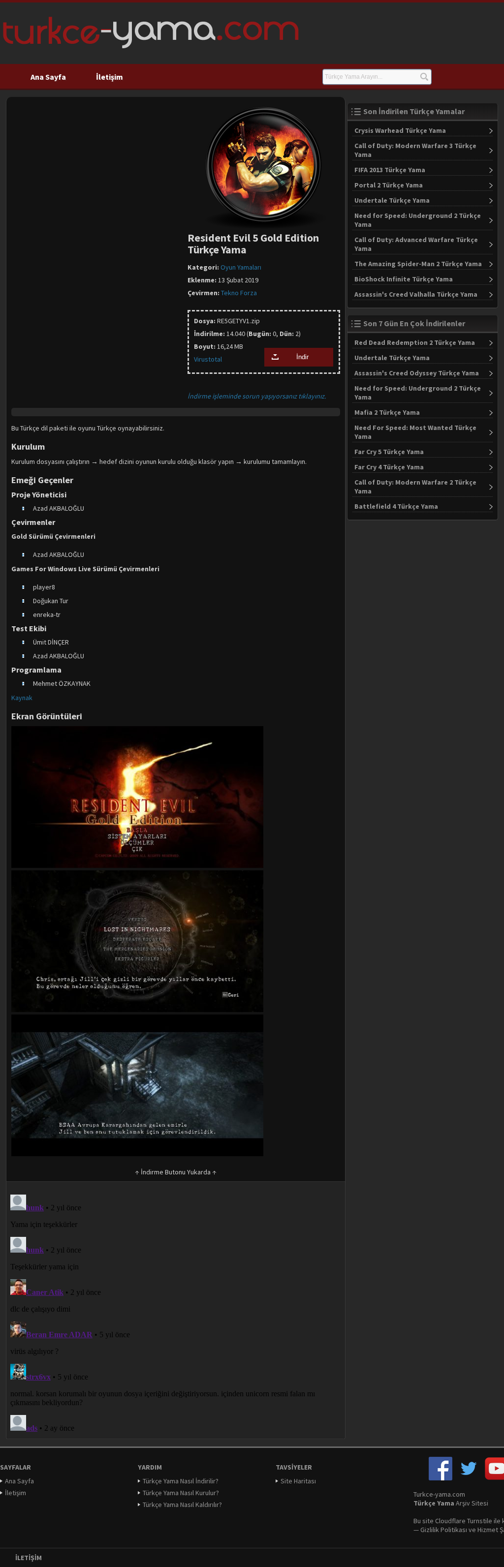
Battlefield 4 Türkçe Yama (396, 506)
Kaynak (21, 697)
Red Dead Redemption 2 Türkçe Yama (414, 342)
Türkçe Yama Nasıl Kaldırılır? (182, 1504)
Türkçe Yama (433, 1503)
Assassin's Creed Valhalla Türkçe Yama (415, 294)
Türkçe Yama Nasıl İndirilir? (181, 1480)
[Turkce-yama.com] (149, 51)
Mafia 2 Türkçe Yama (387, 412)
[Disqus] (175, 1314)
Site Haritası (298, 1480)
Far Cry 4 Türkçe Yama (389, 466)
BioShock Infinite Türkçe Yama (403, 279)
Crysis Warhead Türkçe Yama (400, 130)
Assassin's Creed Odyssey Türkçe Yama (416, 373)
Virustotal (208, 359)
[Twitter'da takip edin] (468, 1478)
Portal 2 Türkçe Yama (388, 185)
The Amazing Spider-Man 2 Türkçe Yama (418, 263)
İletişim (109, 77)
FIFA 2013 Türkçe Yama (389, 169)
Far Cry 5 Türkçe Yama (389, 451)
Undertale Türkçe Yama (392, 200)
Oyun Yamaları (240, 267)
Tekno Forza (239, 292)
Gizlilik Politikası (443, 1529)
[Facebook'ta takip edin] (440, 1478)
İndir (302, 357)
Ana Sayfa (48, 77)
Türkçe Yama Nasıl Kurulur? (181, 1492)
